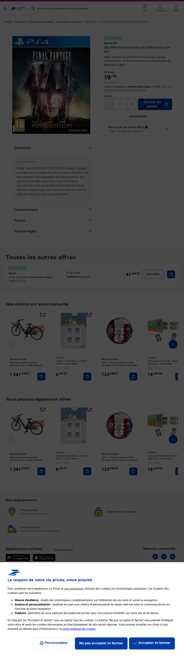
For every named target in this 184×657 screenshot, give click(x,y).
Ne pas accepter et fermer (101, 643)
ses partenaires (74, 589)
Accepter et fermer (154, 643)
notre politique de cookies (79, 629)
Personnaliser (56, 643)
